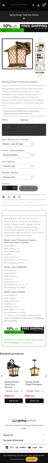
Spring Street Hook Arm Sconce (12, 385)
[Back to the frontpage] (24, 19)
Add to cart (13, 401)
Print (34, 202)
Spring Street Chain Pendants (33, 383)
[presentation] (2, 376)
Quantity (6, 184)
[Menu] (3, 5)
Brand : (7, 127)
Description (24, 213)
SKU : (6, 133)
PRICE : (5, 120)
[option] (39, 47)
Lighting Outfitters (18, 5)
